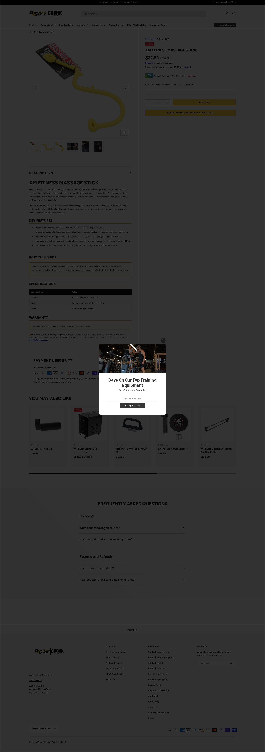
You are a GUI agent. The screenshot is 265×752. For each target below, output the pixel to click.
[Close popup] (163, 340)
